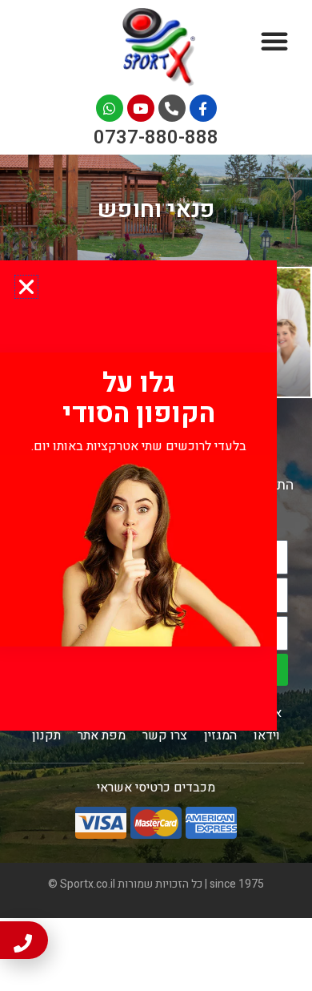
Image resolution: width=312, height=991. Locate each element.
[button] (26, 286)
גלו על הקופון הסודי (138, 398)
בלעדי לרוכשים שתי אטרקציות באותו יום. (138, 446)
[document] (156, 495)
